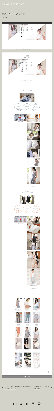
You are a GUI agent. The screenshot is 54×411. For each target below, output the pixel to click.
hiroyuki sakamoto (19, 4)
